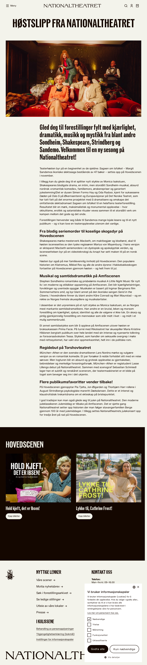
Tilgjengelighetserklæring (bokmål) (55, 634)
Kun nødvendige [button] (124, 649)
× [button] (138, 587)
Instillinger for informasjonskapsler (55, 639)
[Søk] (126, 5)
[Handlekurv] (137, 5)
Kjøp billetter (14, 516)
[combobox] (134, 587)
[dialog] (113, 623)
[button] (113, 657)
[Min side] (131, 5)
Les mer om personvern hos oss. (103, 613)
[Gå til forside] (73, 655)
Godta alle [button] (98, 649)
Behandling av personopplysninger (55, 628)
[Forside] (72, 5)
